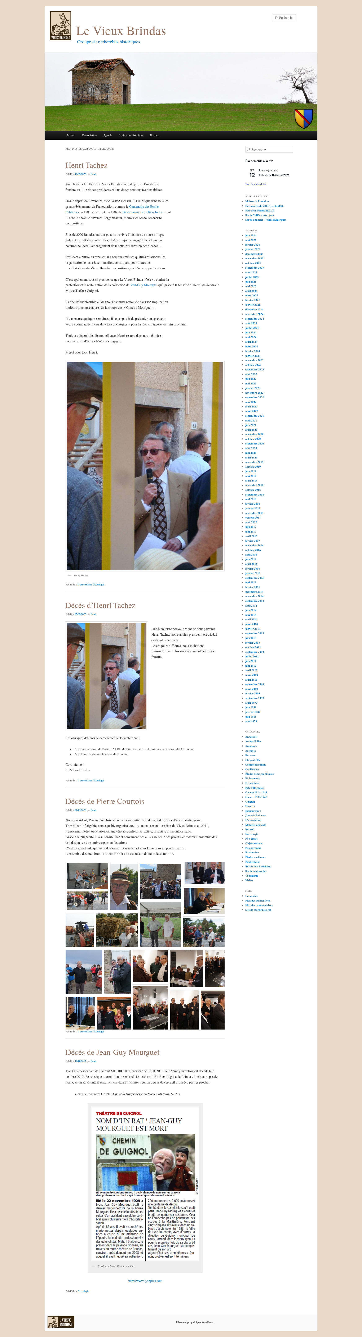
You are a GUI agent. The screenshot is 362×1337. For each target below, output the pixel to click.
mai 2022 (250, 402)
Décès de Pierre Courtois (105, 800)
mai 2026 (250, 240)
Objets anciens (253, 843)
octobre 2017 (253, 517)
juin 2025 (250, 281)
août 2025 (251, 272)
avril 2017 (251, 536)
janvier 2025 (252, 304)
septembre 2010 (254, 684)
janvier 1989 (252, 712)
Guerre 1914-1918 (256, 792)
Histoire (250, 806)
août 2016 (251, 554)
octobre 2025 (253, 263)
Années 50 (251, 737)
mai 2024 (250, 337)
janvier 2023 (252, 388)
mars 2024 (251, 346)
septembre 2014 (254, 601)
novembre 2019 (254, 462)
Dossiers (154, 135)
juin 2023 (250, 378)
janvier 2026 (252, 249)
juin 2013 (250, 638)
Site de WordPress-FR (258, 910)
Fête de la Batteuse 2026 (274, 175)
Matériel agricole (255, 825)
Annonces (251, 746)
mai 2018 (250, 499)
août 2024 (251, 323)
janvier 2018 (252, 508)
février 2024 (252, 351)
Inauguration (253, 811)
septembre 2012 (254, 652)
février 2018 (252, 504)
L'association (85, 584)
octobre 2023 (253, 365)
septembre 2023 (254, 369)
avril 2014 (251, 619)
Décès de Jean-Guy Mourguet (112, 1051)
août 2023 (251, 374)
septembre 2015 (254, 578)
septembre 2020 (254, 443)
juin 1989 (250, 707)
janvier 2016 (252, 573)
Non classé (251, 838)
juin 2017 (250, 527)
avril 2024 (251, 341)
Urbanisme (251, 875)
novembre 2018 (254, 485)
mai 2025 (250, 286)
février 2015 (252, 587)
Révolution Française (257, 866)
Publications (252, 862)
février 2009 (252, 693)
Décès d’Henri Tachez (101, 604)
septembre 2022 (254, 397)
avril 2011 (251, 679)
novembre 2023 (254, 360)
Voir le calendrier (255, 184)
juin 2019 (250, 471)
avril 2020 (251, 457)
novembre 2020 (254, 434)
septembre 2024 (254, 318)
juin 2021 (250, 425)
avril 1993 (251, 702)
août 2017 (251, 522)
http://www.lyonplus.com (145, 1280)
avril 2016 (251, 564)
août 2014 (251, 605)
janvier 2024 (252, 355)
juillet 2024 (252, 328)
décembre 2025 (254, 254)
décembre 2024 (254, 309)
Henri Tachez (87, 164)
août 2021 (251, 420)
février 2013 (252, 642)
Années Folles (253, 741)
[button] (87, 875)
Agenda (107, 135)
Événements (252, 778)
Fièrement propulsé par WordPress (194, 1322)
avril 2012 (251, 670)
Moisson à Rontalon (257, 201)
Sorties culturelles (255, 871)
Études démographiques (259, 774)
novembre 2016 (254, 545)
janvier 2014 (252, 628)
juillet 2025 (252, 277)
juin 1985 (250, 716)
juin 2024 (250, 332)
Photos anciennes (255, 857)
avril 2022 (251, 406)
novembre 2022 (254, 392)
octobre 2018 (253, 490)
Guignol (250, 801)
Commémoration (255, 764)
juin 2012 (250, 661)
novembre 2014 (254, 596)
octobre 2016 (253, 550)
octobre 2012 (253, 647)
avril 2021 (251, 430)
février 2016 (252, 568)
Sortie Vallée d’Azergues (259, 215)
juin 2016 (250, 559)
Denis (93, 174)
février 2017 (252, 541)
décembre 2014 (254, 591)
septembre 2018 (254, 494)
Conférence (252, 769)
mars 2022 (251, 411)
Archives (250, 751)
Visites (249, 880)
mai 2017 (250, 531)
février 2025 (252, 300)
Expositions (252, 783)
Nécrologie (98, 584)
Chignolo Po (252, 760)
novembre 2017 (254, 513)
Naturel (249, 829)
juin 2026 (250, 235)
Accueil (71, 135)
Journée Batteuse (255, 815)
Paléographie (253, 848)
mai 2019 (250, 476)
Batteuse (250, 755)
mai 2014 (250, 615)
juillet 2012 (252, 656)
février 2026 (252, 244)
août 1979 (251, 721)
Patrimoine (252, 852)
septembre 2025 (254, 267)
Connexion (251, 896)
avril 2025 (251, 291)
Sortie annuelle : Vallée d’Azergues (265, 220)
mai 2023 (250, 383)
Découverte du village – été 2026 (264, 206)
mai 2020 (250, 453)
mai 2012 (250, 665)
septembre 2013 (254, 633)
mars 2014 (251, 624)
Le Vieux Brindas (121, 30)
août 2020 (251, 448)
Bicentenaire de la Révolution (143, 212)
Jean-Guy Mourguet (144, 285)
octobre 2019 (253, 467)
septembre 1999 (254, 698)
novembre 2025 (254, 258)
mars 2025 (251, 295)
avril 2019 (251, 480)
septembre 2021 (254, 415)
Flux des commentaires (259, 905)
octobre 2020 (253, 439)
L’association (89, 135)
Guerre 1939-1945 (256, 797)
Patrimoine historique (131, 135)
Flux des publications (257, 900)
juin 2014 (250, 610)
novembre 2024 (254, 314)
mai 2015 (250, 582)
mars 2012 (251, 675)
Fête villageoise (254, 788)
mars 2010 (251, 689)
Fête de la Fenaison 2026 (259, 210)
